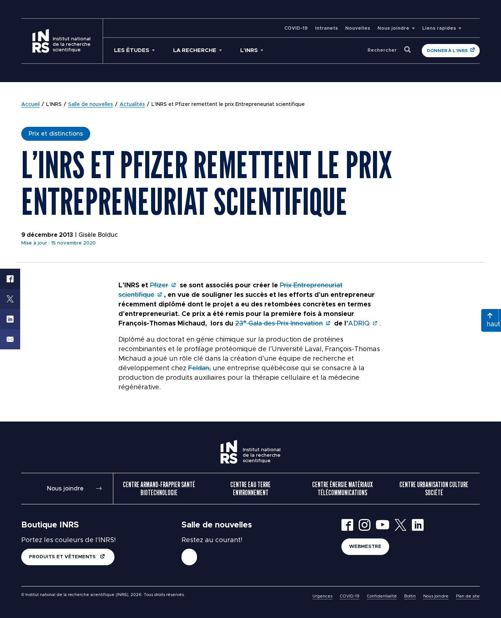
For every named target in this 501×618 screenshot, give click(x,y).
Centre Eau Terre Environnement (250, 488)
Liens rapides (439, 28)
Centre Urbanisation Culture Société (433, 488)
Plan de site (468, 596)
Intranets (326, 28)
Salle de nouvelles (90, 104)
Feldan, (199, 368)
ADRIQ (359, 323)
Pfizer (159, 285)
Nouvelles (357, 28)
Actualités (132, 104)
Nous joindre (393, 28)
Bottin (410, 596)
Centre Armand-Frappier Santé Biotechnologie (159, 488)
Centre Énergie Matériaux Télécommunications (342, 488)
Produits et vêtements (63, 557)
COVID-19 (296, 28)
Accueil (30, 104)
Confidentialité (382, 596)
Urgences (322, 596)
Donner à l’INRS (447, 50)
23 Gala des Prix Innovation (279, 323)
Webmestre (365, 546)
